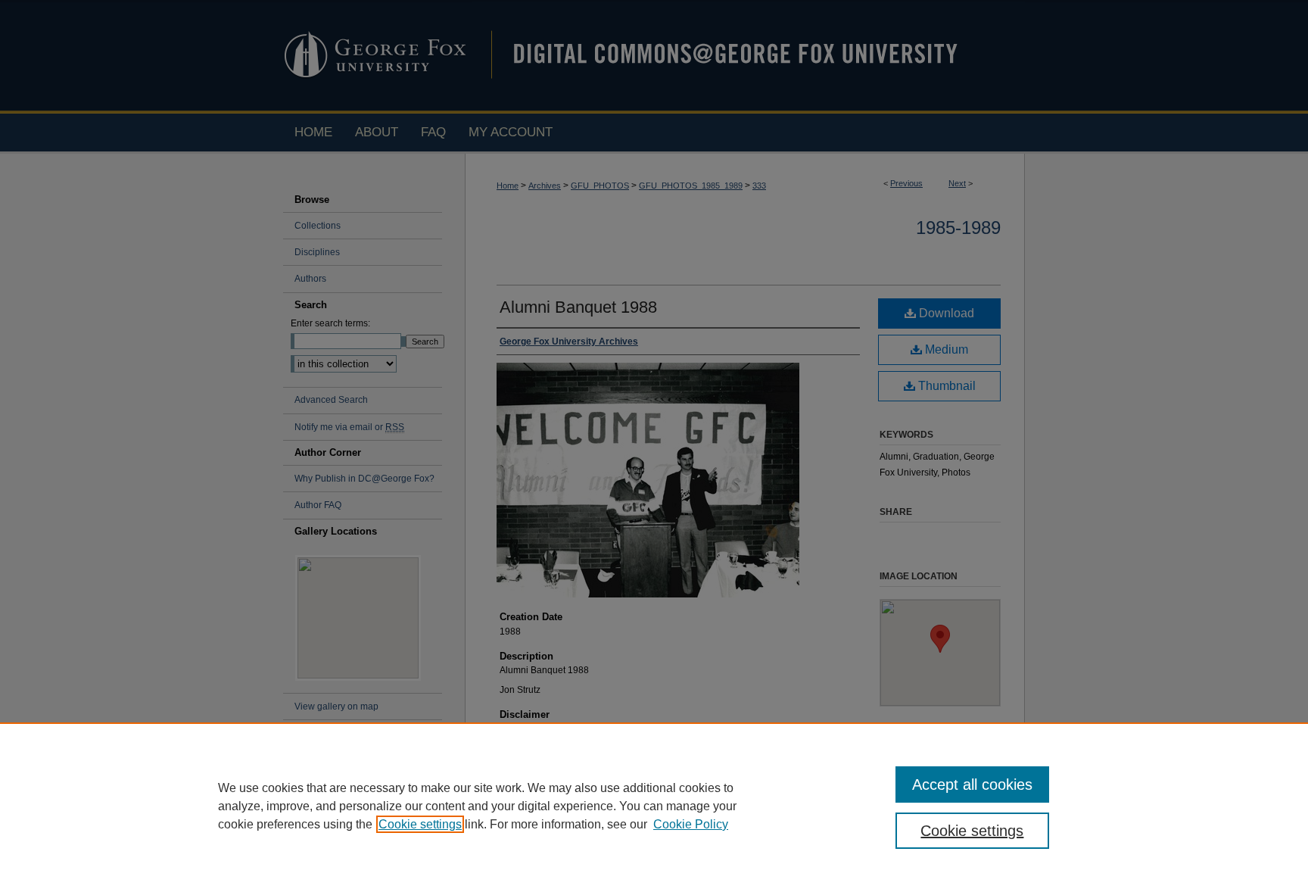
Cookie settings (420, 824)
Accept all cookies (972, 784)
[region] (654, 805)
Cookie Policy (690, 824)
